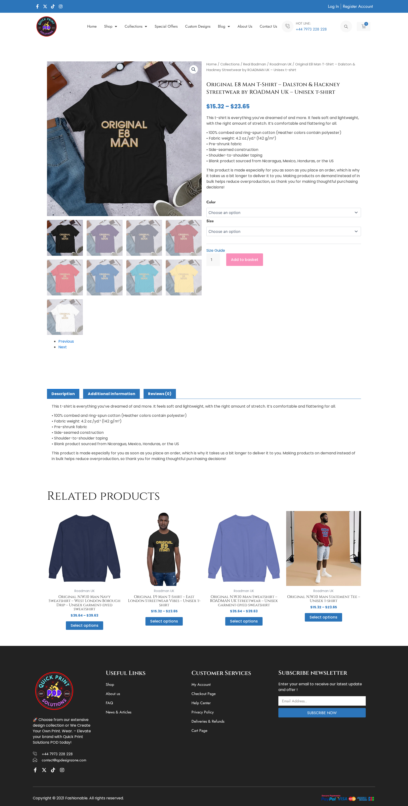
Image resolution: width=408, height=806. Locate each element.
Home (92, 26)
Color (211, 202)
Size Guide (215, 250)
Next (62, 347)
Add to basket (244, 259)
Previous (66, 341)
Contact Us (268, 26)
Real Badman (254, 64)
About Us (245, 26)
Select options (84, 625)
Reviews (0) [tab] (159, 394)
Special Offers (166, 26)
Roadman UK (281, 64)
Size (210, 221)
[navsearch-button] (346, 26)
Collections (133, 26)
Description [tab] (63, 394)
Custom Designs (197, 26)
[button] (193, 69)
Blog (221, 26)
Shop (108, 26)
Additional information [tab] (111, 394)
